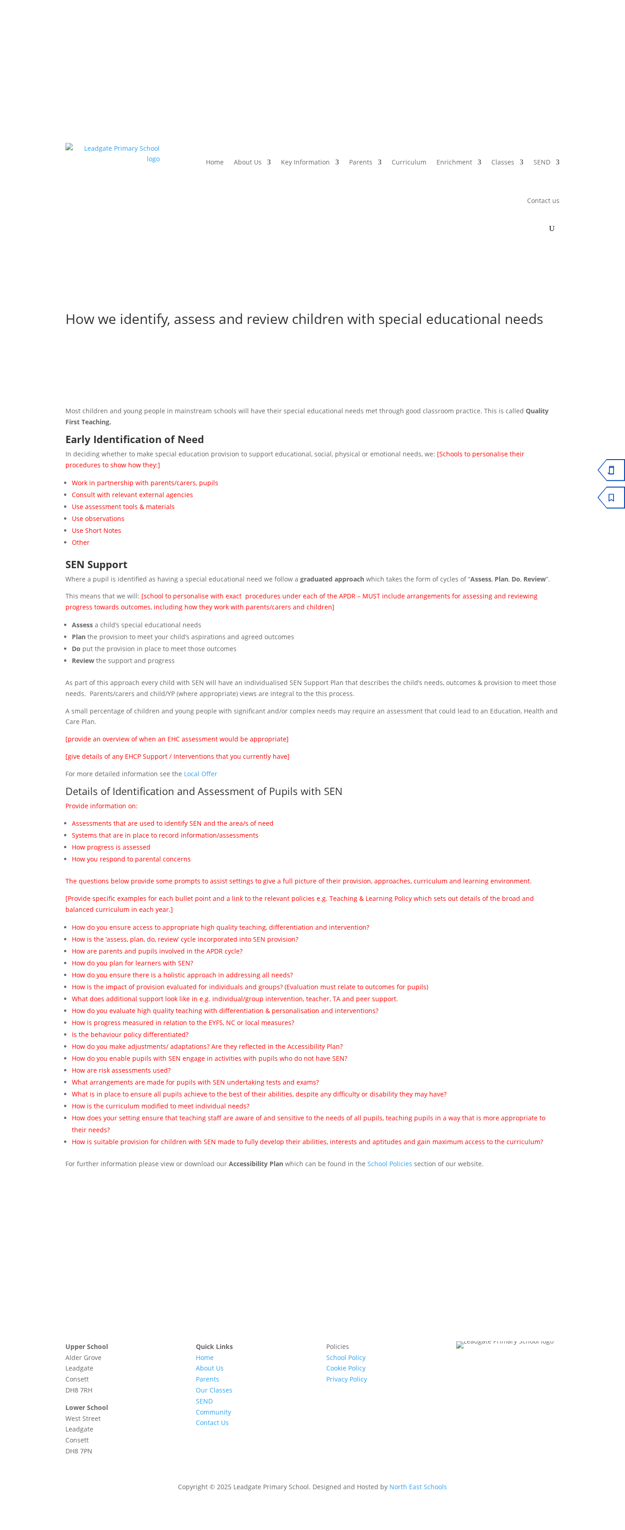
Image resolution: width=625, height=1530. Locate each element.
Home (215, 162)
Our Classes (214, 1390)
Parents (360, 162)
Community (213, 1412)
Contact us (543, 200)
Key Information (305, 162)
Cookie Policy (346, 1368)
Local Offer (200, 773)
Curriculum (409, 162)
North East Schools (418, 1486)
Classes (502, 162)
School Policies (390, 1163)
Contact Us (212, 1422)
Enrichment (454, 162)
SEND (541, 162)
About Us (248, 162)
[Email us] (520, 52)
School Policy (346, 1357)
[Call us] (496, 52)
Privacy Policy (346, 1379)
